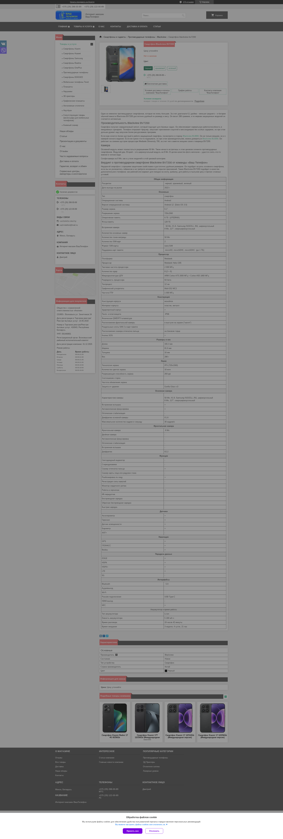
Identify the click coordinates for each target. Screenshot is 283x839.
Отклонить (154, 831)
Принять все (133, 831)
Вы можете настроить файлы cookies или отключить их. (140, 824)
